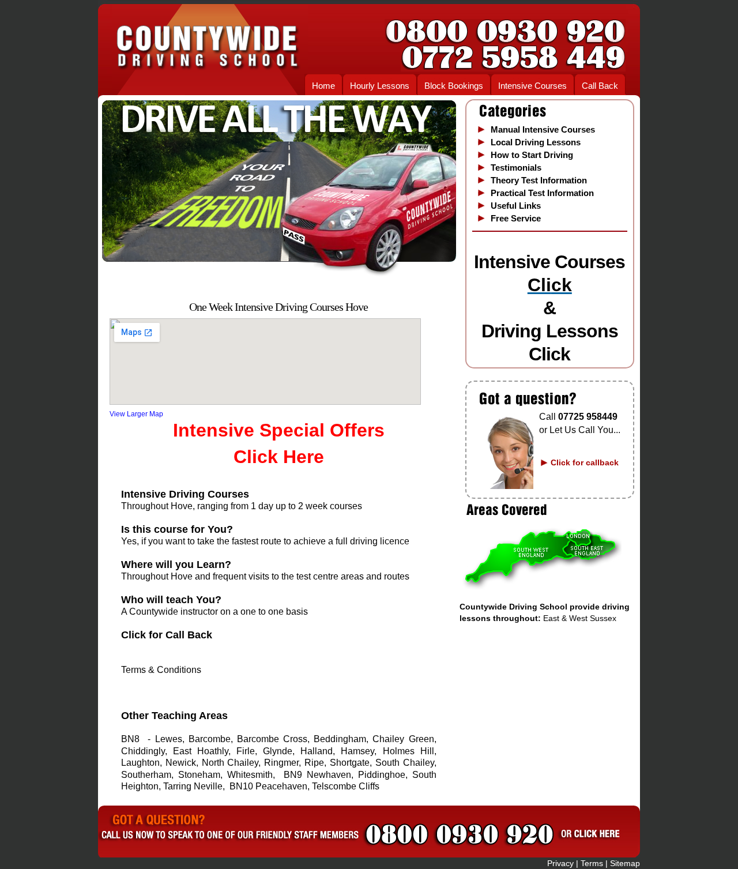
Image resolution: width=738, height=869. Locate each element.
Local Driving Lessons (536, 142)
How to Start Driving (532, 155)
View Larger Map (136, 414)
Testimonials (516, 167)
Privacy (559, 863)
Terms (592, 863)
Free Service (516, 218)
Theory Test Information (539, 180)
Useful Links (516, 205)
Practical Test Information (542, 193)
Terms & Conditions (161, 670)
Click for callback (585, 462)
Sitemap (625, 863)
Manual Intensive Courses (543, 129)
